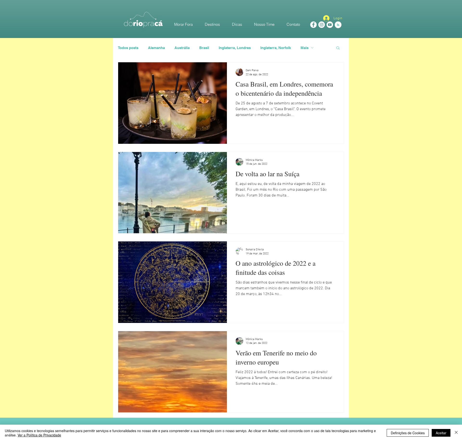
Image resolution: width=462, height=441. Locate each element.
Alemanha (156, 48)
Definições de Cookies (408, 432)
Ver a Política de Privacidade (39, 435)
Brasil (204, 48)
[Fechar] (456, 432)
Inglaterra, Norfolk (275, 48)
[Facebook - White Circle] (313, 24)
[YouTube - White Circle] (330, 24)
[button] (338, 48)
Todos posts (128, 48)
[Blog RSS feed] (338, 25)
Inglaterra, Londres (235, 48)
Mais (304, 48)
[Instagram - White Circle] (321, 24)
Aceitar (441, 432)
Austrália (182, 48)
